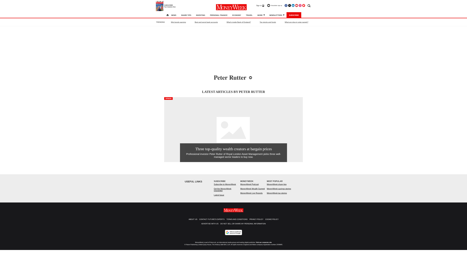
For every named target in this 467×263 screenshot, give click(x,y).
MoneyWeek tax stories (277, 193)
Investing (200, 15)
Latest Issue (219, 195)
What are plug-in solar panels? (296, 22)
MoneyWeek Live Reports (251, 193)
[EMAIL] (250, 77)
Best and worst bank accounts (206, 22)
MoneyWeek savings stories (279, 189)
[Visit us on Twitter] (289, 5)
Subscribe (294, 15)
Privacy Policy (256, 219)
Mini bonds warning (178, 22)
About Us (193, 219)
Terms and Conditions (236, 219)
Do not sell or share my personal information (243, 224)
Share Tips (186, 15)
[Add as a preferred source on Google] (233, 232)
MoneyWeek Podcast (249, 184)
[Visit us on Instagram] (300, 5)
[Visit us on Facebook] (286, 5)
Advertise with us (209, 224)
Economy (236, 15)
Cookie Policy (271, 219)
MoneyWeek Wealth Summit (252, 189)
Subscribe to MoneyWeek (225, 184)
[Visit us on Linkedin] (293, 5)
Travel (249, 15)
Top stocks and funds (268, 22)
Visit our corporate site (264, 242)
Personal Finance (218, 15)
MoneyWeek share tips (277, 184)
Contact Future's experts (212, 219)
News (173, 15)
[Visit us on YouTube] (296, 5)
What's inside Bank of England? (239, 22)
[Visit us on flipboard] (303, 5)
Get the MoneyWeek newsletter (222, 190)
